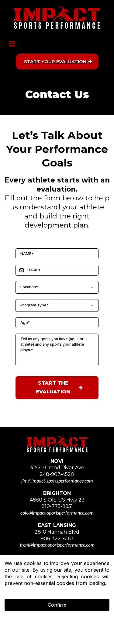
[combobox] (57, 287)
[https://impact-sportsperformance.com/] (57, 17)
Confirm (57, 605)
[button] (11, 44)
